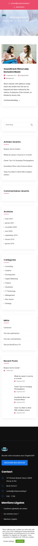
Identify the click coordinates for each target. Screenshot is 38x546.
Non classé (9, 299)
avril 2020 (8, 231)
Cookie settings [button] (8, 541)
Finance (8, 283)
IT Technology (10, 291)
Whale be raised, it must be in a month (18, 155)
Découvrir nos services (14, 463)
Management (10, 78)
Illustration (9, 287)
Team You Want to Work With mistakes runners (22, 409)
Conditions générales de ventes (15, 509)
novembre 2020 (11, 227)
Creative (8, 271)
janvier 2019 (9, 244)
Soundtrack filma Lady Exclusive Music (16, 70)
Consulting (9, 266)
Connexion (7, 328)
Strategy (8, 303)
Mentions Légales (10, 519)
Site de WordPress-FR (12, 345)
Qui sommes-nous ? (11, 514)
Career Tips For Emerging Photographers (19, 161)
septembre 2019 (11, 235)
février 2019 (9, 239)
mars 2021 (9, 219)
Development (10, 275)
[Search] (30, 124)
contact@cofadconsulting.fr (20, 3)
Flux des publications (11, 333)
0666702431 (20, 7)
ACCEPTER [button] (20, 541)
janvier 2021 (9, 223)
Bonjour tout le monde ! (12, 149)
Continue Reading (11, 100)
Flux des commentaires (12, 339)
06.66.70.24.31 (11, 486)
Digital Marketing (11, 279)
